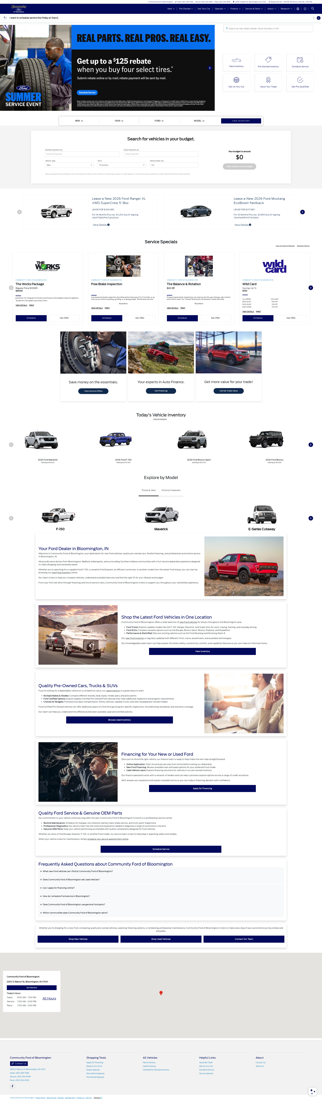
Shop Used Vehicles (161, 939)
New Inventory (149, 1063)
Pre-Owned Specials (95, 1077)
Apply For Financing (94, 1063)
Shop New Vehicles (78, 939)
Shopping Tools (96, 1057)
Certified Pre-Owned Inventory (156, 1070)
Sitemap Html (70, 1098)
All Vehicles (150, 1057)
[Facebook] (12, 1086)
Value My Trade (205, 1063)
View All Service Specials (285, 246)
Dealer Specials (93, 1070)
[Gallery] (107, 68)
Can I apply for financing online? (59, 888)
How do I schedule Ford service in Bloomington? (66, 896)
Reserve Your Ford (94, 1066)
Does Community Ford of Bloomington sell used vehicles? (71, 879)
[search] (312, 8)
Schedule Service (303, 246)
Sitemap (60, 1098)
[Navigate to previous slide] (2, 68)
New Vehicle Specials (95, 1073)
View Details (244, 225)
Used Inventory (149, 1066)
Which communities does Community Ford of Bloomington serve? (75, 913)
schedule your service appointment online (107, 839)
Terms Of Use (51, 1098)
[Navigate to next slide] (213, 68)
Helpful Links (207, 1057)
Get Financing (161, 391)
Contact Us (20, 1063)
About (260, 1057)
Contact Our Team (244, 939)
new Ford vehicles (188, 622)
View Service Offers (93, 391)
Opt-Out (89, 1098)
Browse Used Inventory (119, 720)
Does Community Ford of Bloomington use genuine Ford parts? (74, 904)
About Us (260, 1066)
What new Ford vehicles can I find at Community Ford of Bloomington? (78, 871)
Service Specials (206, 1073)
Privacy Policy (40, 1098)
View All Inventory (160, 419)
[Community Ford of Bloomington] (31, 8)
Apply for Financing (202, 788)
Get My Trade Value (229, 391)
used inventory (113, 691)
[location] (233, 2)
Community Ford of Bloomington (22, 1098)
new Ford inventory (61, 572)
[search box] (268, 28)
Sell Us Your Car (206, 1066)
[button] (161, 993)
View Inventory (202, 651)
